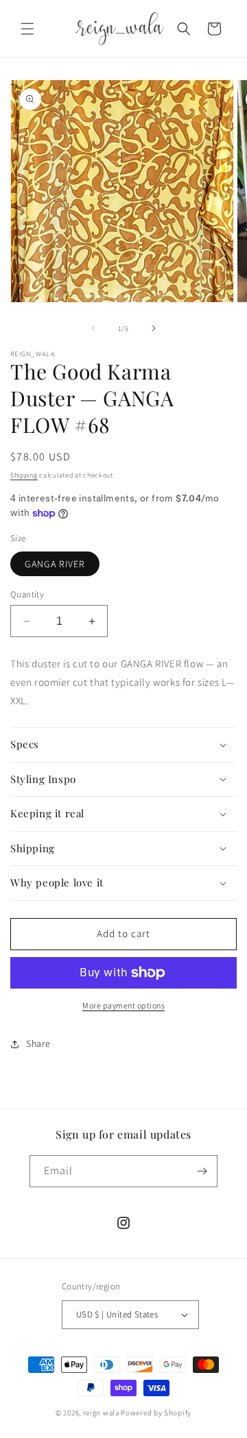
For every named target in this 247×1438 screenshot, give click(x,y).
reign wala (101, 1412)
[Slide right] (154, 328)
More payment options (123, 1005)
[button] (27, 29)
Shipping (24, 475)
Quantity (27, 594)
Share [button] (38, 1043)
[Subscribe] (202, 1171)
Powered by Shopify (156, 1412)
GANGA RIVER (55, 564)
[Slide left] (93, 328)
